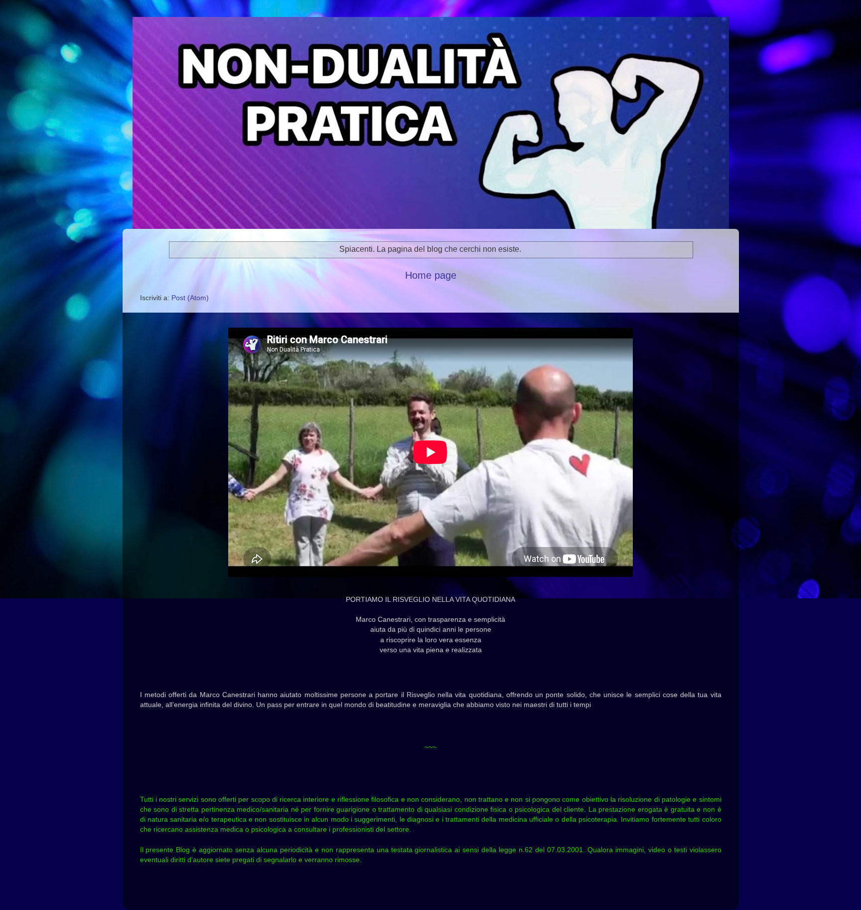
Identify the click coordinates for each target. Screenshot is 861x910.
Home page (430, 275)
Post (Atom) (190, 298)
